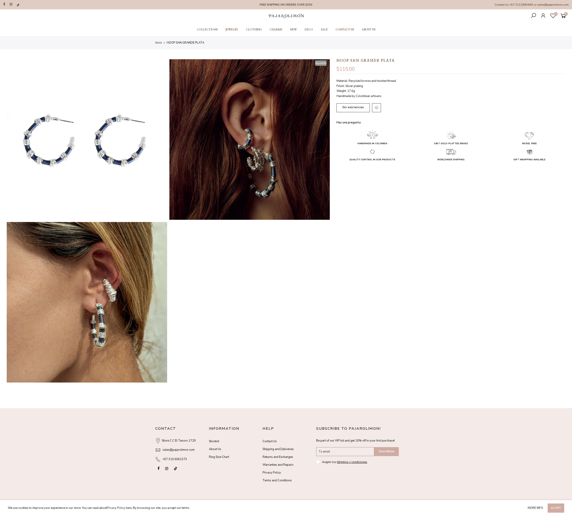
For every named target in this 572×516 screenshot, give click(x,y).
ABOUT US (368, 29)
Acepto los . (345, 462)
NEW (293, 29)
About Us (215, 449)
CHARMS (276, 29)
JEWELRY (231, 29)
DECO (309, 29)
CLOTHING (254, 29)
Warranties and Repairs (278, 465)
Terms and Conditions (277, 480)
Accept (556, 508)
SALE (324, 29)
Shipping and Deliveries (278, 449)
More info (535, 508)
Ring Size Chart (219, 457)
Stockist (214, 441)
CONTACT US (345, 29)
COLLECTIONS (207, 29)
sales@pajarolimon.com (553, 4)
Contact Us (270, 441)
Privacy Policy (272, 473)
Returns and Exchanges (278, 457)
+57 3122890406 (521, 4)
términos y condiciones (352, 462)
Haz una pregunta (348, 123)
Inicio (158, 43)
